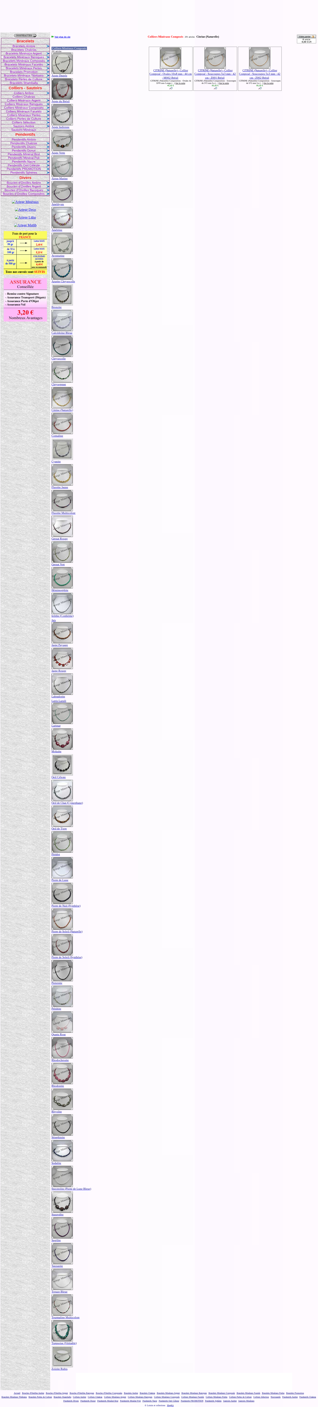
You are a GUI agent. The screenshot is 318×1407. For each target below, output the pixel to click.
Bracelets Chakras (23, 49)
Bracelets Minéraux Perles (24, 68)
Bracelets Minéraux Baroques (23, 57)
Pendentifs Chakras (23, 143)
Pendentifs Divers (24, 147)
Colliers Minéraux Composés (23, 107)
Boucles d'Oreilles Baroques (24, 190)
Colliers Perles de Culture (23, 118)
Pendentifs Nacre (23, 161)
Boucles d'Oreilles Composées (24, 193)
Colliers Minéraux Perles (23, 115)
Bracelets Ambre (24, 46)
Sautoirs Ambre (23, 126)
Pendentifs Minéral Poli (23, 158)
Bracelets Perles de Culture (23, 79)
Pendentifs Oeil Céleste (24, 165)
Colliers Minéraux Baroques (24, 104)
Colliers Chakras (24, 96)
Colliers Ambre (24, 93)
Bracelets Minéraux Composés (24, 60)
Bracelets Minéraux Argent (24, 53)
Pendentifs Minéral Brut (24, 154)
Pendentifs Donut (23, 150)
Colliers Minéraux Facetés (24, 111)
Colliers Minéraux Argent (23, 100)
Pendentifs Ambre (24, 139)
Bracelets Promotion (24, 72)
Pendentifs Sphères (23, 172)
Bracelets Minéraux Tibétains (23, 75)
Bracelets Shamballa (24, 83)
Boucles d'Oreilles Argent (24, 186)
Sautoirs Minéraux (23, 129)
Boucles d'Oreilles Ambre (24, 182)
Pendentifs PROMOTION (24, 169)
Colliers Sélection (23, 122)
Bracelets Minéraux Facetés (24, 64)
